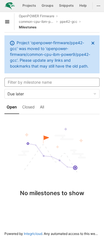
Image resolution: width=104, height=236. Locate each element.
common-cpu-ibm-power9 (36, 21)
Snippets (66, 5)
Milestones (28, 27)
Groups (48, 5)
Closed (28, 107)
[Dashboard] (9, 5)
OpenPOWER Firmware (36, 16)
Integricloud (33, 234)
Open (12, 107)
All (42, 107)
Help (83, 5)
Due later (15, 93)
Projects (29, 5)
